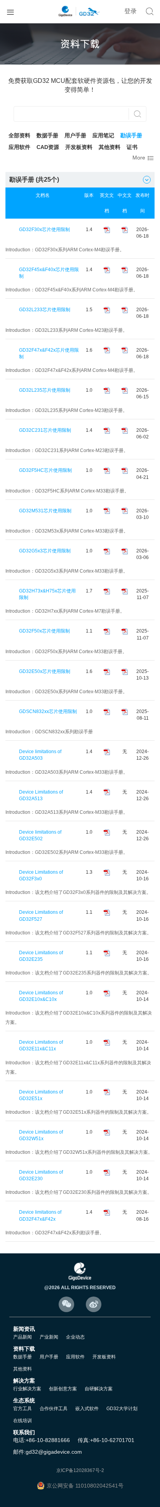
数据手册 (47, 135)
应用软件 (19, 147)
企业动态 (75, 1337)
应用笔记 (103, 135)
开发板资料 (78, 147)
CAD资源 (48, 147)
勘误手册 (131, 135)
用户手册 (75, 135)
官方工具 (22, 1408)
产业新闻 (49, 1337)
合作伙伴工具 (54, 1408)
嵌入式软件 (87, 1408)
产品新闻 (22, 1337)
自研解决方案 (99, 1388)
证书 (132, 147)
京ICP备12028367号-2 (80, 1470)
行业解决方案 (27, 1388)
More (143, 158)
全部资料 (19, 135)
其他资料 (109, 147)
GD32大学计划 (121, 1408)
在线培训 (22, 1420)
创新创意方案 (63, 1388)
